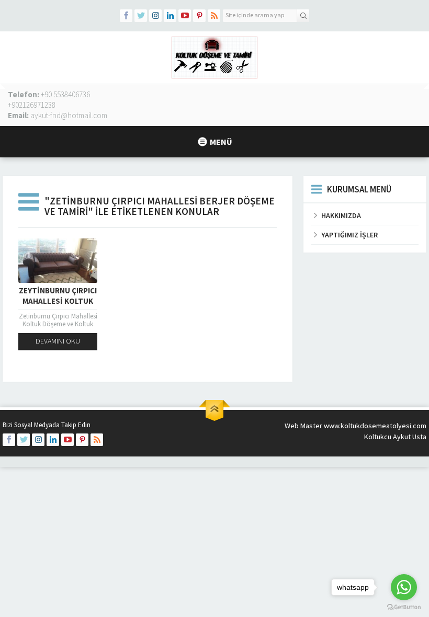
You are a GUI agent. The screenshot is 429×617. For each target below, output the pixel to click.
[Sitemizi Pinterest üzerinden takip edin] (199, 15)
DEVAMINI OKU (58, 341)
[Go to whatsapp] (404, 587)
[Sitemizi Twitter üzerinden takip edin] (140, 15)
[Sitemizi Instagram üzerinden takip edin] (155, 15)
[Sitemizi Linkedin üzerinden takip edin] (170, 15)
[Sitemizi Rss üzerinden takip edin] (214, 15)
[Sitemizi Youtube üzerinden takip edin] (184, 15)
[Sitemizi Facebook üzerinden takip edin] (126, 15)
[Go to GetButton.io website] (404, 607)
